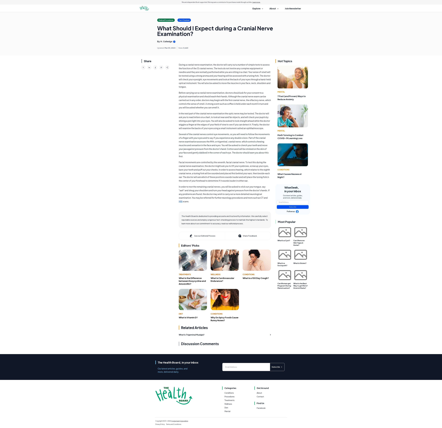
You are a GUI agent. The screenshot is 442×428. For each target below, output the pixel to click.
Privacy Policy (160, 424)
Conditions (248, 274)
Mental (281, 92)
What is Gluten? (299, 263)
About (259, 393)
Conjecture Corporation (179, 421)
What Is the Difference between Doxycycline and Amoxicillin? (192, 281)
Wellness (215, 274)
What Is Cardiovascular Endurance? (222, 279)
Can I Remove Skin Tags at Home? (299, 242)
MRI (180, 201)
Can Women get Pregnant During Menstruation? (284, 285)
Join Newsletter (293, 8)
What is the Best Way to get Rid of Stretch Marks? (300, 285)
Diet (181, 314)
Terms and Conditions (173, 424)
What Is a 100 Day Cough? (256, 278)
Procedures (229, 396)
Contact (260, 396)
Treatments (185, 274)
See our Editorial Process (204, 236)
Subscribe (292, 207)
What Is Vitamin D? (188, 317)
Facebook (261, 408)
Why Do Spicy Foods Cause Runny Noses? (224, 319)
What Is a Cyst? (284, 240)
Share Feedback (250, 236)
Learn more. (256, 2)
